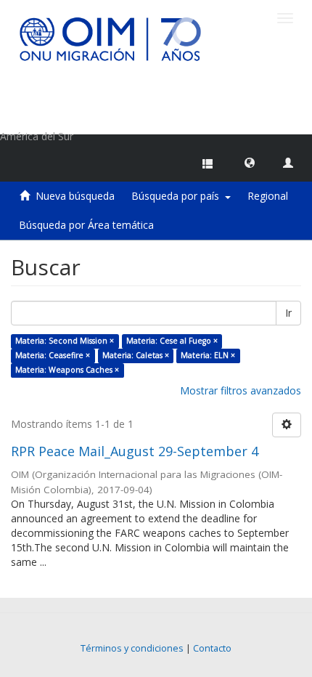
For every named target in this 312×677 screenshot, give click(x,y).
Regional (267, 196)
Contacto (212, 648)
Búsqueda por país (178, 196)
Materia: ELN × (208, 355)
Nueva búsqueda (75, 196)
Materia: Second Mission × (64, 341)
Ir (288, 313)
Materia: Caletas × (135, 355)
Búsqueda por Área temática (86, 225)
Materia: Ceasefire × (52, 355)
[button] (250, 162)
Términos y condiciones (132, 648)
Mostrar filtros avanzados (240, 390)
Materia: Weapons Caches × (67, 370)
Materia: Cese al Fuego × (172, 341)
